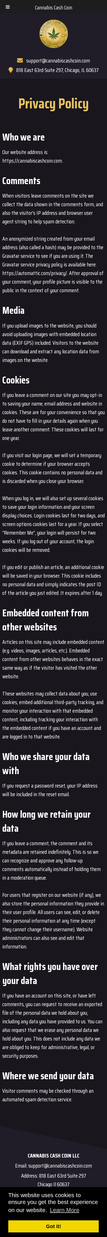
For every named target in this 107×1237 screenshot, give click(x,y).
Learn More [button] (64, 1210)
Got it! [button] (53, 1226)
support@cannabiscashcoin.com (58, 60)
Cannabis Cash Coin (53, 7)
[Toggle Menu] (7, 7)
